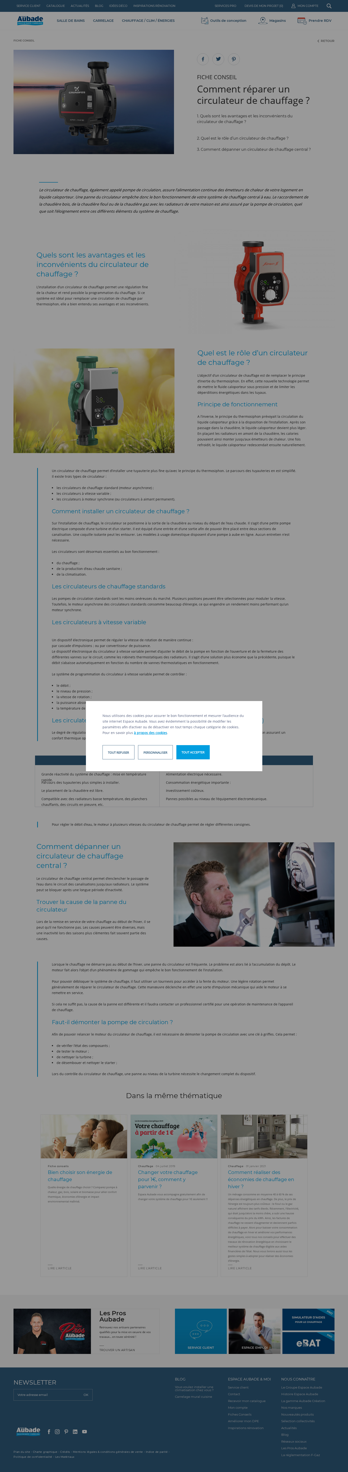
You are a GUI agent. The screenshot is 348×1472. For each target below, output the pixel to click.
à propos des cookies (150, 732)
